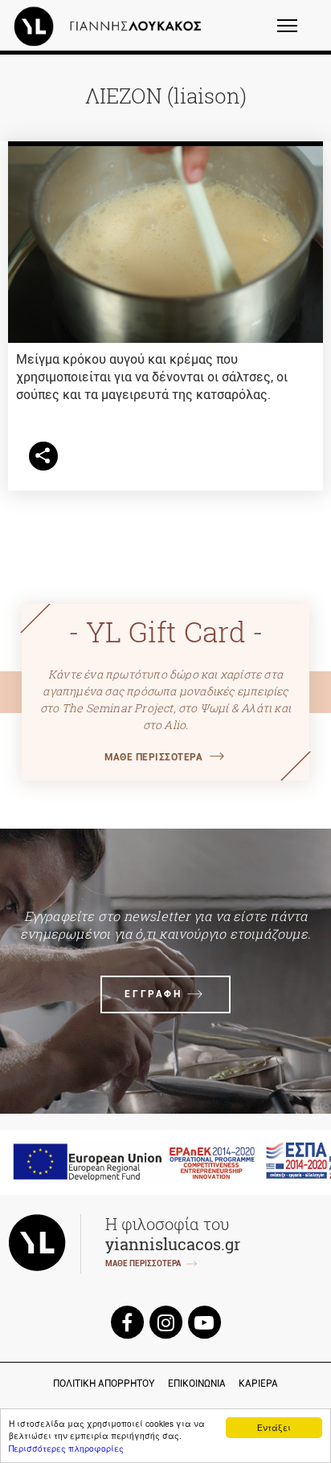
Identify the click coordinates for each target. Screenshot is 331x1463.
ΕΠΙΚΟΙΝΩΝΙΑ (197, 1383)
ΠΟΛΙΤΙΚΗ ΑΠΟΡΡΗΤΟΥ (104, 1383)
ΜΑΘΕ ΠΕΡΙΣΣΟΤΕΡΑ (153, 757)
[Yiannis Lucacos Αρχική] (111, 26)
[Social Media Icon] (127, 1321)
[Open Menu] (297, 33)
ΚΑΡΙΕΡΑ (258, 1383)
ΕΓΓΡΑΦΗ (153, 994)
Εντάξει (274, 1427)
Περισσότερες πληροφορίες (66, 1448)
